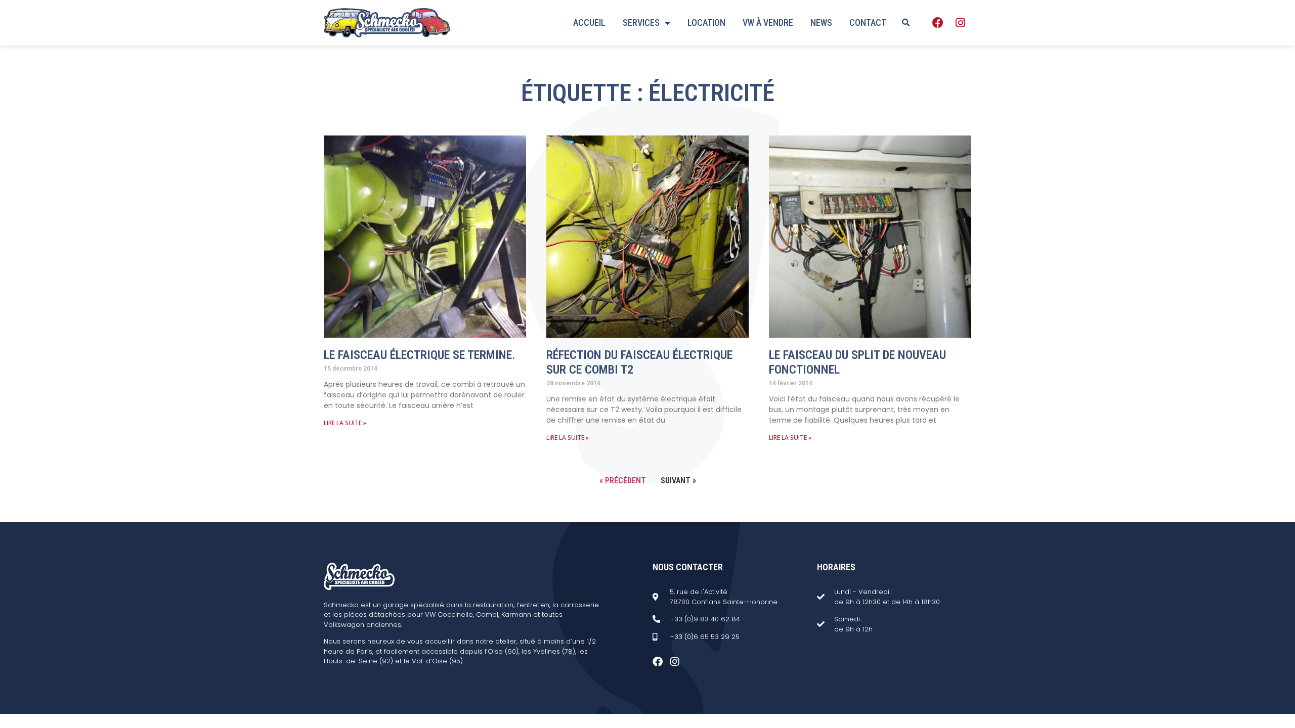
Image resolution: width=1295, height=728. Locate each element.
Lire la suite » (345, 423)
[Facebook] (938, 23)
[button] (905, 23)
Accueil (589, 22)
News (821, 22)
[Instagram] (960, 23)
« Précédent (622, 480)
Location (706, 22)
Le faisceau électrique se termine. (419, 355)
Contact (867, 22)
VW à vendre (768, 22)
